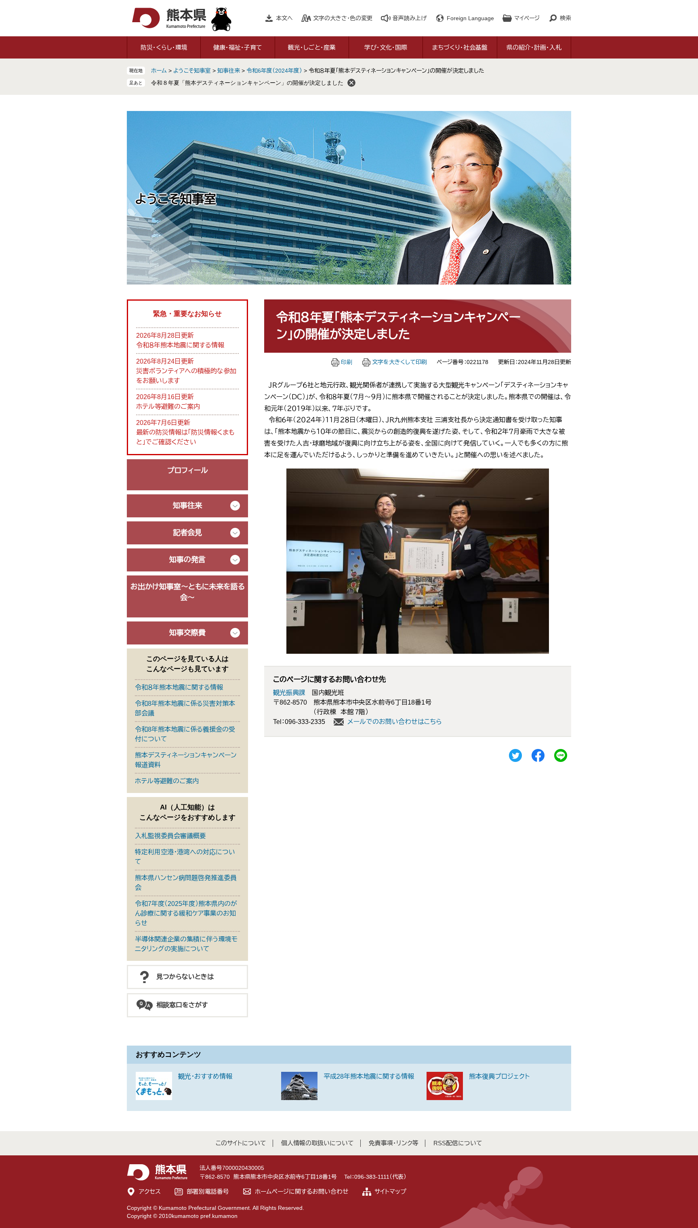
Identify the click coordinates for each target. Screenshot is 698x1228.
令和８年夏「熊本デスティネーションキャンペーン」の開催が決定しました (247, 82)
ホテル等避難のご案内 (168, 406)
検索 (565, 18)
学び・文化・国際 (385, 47)
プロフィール (187, 471)
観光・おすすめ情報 (205, 1076)
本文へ (284, 18)
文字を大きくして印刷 (399, 362)
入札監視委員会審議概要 (170, 836)
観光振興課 (289, 692)
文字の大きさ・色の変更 (342, 18)
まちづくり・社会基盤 (460, 47)
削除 (351, 83)
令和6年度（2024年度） (274, 70)
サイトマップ (390, 1191)
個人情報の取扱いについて (317, 1143)
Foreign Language (470, 18)
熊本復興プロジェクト (499, 1076)
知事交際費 (187, 633)
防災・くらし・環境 (164, 47)
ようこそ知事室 (192, 70)
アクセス (150, 1191)
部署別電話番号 (208, 1191)
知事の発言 (187, 560)
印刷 (346, 362)
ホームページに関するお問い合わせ (302, 1191)
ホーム (159, 70)
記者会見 (187, 533)
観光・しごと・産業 (312, 47)
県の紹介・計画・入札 (534, 47)
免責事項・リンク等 (393, 1143)
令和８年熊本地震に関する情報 (180, 345)
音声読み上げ (410, 18)
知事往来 (228, 70)
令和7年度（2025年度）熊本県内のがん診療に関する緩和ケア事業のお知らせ (186, 913)
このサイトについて (241, 1143)
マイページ (527, 18)
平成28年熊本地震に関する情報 (369, 1076)
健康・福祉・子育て (237, 47)
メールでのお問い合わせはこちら (394, 721)
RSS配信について (457, 1143)
